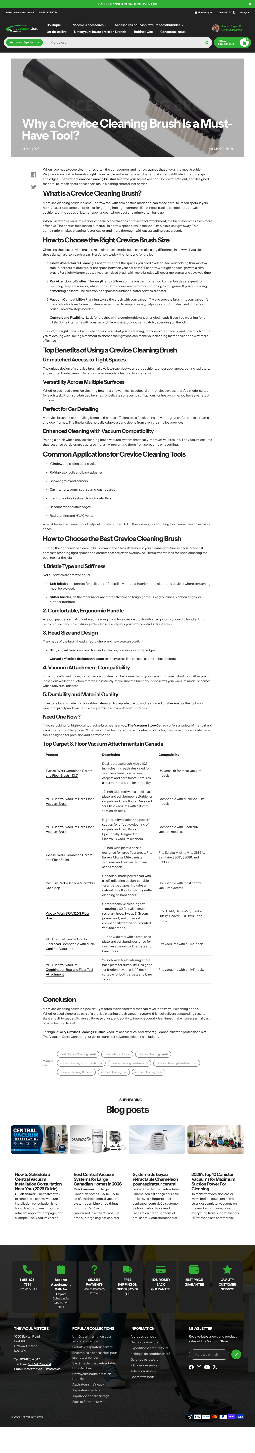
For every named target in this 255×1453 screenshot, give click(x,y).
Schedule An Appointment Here (61, 1302)
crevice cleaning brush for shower (81, 1063)
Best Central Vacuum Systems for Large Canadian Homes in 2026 (98, 1179)
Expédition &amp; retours (149, 1348)
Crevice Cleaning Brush (153, 1054)
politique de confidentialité (150, 1354)
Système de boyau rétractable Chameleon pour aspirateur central (155, 1179)
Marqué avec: (48, 1063)
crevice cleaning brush (90, 391)
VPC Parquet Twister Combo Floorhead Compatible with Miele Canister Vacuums (70, 944)
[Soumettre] (236, 1354)
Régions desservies (144, 1365)
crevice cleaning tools (148, 1072)
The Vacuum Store (32, 1416)
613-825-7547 (30, 1359)
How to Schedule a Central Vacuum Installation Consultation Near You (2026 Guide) (38, 1181)
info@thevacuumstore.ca (20, 12)
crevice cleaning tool (114, 1072)
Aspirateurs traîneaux (88, 1384)
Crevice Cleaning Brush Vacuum (177, 1063)
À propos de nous (143, 1336)
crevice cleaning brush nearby (129, 1063)
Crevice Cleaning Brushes (76, 1072)
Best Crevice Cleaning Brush (78, 1054)
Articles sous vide (143, 1371)
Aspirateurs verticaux (88, 1390)
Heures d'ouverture (144, 1342)
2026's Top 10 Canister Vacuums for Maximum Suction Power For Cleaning (213, 1181)
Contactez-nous (142, 1377)
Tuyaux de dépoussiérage (91, 1396)
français (244, 12)
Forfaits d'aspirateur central (92, 1347)
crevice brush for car (117, 1054)
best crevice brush (76, 250)
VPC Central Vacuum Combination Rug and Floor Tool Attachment (69, 969)
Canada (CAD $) (226, 12)
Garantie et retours (144, 1359)
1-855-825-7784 (48, 12)
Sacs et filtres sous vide (89, 1402)
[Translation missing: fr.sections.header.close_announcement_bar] (250, 4)
